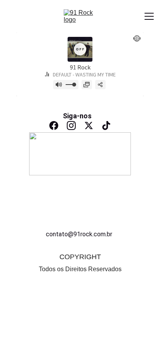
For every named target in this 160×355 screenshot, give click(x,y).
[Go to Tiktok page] (106, 125)
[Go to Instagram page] (71, 125)
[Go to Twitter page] (88, 125)
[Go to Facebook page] (53, 125)
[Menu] (149, 16)
